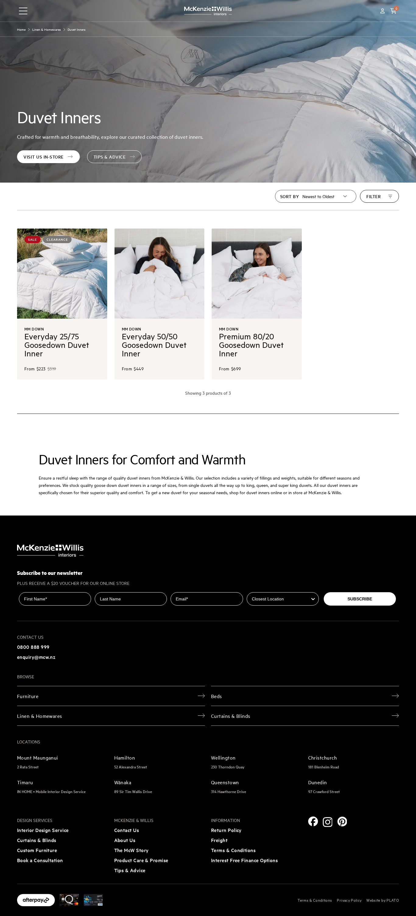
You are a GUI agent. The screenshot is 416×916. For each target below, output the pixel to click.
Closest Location (264, 588)
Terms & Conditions (233, 850)
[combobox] (281, 599)
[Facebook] (313, 821)
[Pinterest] (342, 821)
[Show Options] (313, 599)
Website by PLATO (382, 900)
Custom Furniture (37, 850)
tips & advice (109, 157)
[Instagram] (328, 822)
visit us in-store (43, 157)
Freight (219, 840)
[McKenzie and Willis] (208, 11)
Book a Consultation (40, 860)
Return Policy (226, 830)
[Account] (382, 10)
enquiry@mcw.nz (36, 656)
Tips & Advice (130, 870)
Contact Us (126, 830)
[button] (393, 10)
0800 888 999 (33, 646)
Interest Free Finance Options (244, 860)
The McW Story (131, 850)
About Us (125, 840)
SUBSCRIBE (359, 598)
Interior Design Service (43, 830)
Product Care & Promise (141, 860)
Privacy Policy (349, 900)
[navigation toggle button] (23, 11)
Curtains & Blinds (36, 840)
